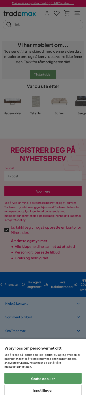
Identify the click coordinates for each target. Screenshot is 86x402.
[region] (43, 370)
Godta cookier (43, 378)
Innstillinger (43, 390)
